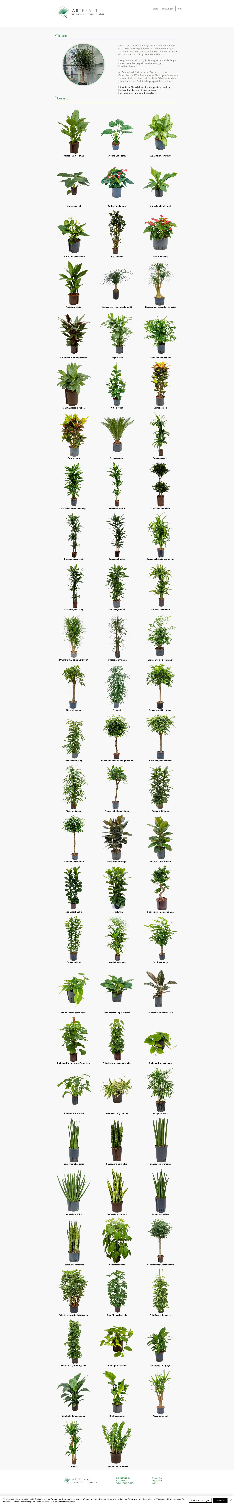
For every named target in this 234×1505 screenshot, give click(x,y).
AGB (154, 1483)
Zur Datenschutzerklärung (64, 1501)
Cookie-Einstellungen (200, 1500)
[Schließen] (230, 1500)
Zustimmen (220, 1500)
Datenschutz (157, 1478)
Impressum (157, 1480)
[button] (167, 8)
